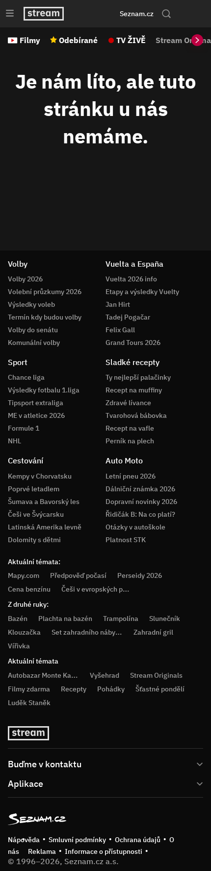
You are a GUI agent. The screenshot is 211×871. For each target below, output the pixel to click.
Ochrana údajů (137, 839)
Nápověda (24, 839)
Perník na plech (130, 440)
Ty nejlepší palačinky (138, 377)
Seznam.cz (137, 13)
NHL (14, 440)
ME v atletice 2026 (36, 415)
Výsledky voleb (31, 304)
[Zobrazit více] (105, 763)
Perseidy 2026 (139, 575)
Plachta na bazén (65, 618)
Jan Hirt (118, 304)
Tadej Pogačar (128, 317)
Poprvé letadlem (33, 488)
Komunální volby (34, 342)
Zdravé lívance (128, 402)
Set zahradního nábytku (89, 632)
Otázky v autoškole (135, 527)
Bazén (17, 618)
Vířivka (19, 646)
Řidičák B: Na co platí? (140, 514)
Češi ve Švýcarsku (36, 514)
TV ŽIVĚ (131, 40)
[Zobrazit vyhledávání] (166, 13)
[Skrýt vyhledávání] (93, 13)
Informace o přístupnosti (103, 851)
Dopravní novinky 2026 (141, 501)
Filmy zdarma (29, 689)
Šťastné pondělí (160, 689)
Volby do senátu (33, 329)
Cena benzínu (29, 589)
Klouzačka (24, 632)
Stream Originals (156, 675)
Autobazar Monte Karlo (43, 675)
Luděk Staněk (29, 702)
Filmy (30, 40)
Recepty (73, 689)
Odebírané (78, 40)
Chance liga (26, 377)
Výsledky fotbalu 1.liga (43, 390)
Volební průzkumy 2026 (44, 291)
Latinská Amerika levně (44, 527)
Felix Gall (120, 329)
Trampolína (120, 618)
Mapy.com (23, 575)
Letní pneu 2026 (131, 476)
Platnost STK (126, 539)
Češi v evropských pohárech (104, 589)
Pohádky (111, 689)
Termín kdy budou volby (44, 317)
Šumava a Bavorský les (43, 501)
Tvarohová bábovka (136, 415)
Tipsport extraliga (35, 402)
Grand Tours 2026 (133, 342)
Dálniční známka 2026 (140, 488)
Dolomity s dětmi (34, 539)
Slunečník (164, 618)
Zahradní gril (153, 632)
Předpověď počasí (78, 575)
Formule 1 (23, 428)
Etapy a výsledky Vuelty (142, 291)
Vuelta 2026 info (131, 279)
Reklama (42, 851)
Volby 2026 (25, 279)
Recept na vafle (130, 428)
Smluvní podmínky (77, 839)
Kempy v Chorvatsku (40, 476)
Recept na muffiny (134, 390)
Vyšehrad (104, 675)
